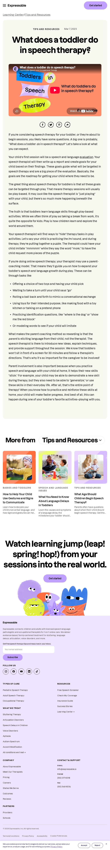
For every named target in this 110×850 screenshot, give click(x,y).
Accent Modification (12, 747)
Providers (7, 812)
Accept (84, 845)
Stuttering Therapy (12, 714)
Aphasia (7, 736)
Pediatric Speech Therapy (15, 690)
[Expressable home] (10, 622)
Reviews (7, 799)
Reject (97, 845)
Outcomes (8, 794)
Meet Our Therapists (13, 772)
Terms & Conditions (11, 836)
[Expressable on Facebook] (14, 671)
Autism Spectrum (11, 741)
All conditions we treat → (14, 752)
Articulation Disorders (13, 720)
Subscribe (12, 657)
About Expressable (12, 767)
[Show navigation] (4, 5)
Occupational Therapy (13, 701)
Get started (95, 5)
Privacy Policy (28, 836)
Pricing (6, 777)
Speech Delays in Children (15, 725)
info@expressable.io (66, 769)
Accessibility (42, 836)
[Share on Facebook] (43, 125)
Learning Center (13, 14)
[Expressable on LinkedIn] (29, 671)
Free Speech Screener (68, 690)
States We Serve (11, 788)
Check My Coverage (67, 696)
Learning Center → (66, 712)
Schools (6, 818)
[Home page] (17, 5)
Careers (7, 783)
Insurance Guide (65, 701)
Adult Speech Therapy (13, 696)
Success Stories (64, 706)
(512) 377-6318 (63, 778)
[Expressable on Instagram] (6, 671)
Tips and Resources (37, 14)
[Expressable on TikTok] (37, 671)
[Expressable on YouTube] (21, 671)
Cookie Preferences (58, 836)
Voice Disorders (10, 731)
